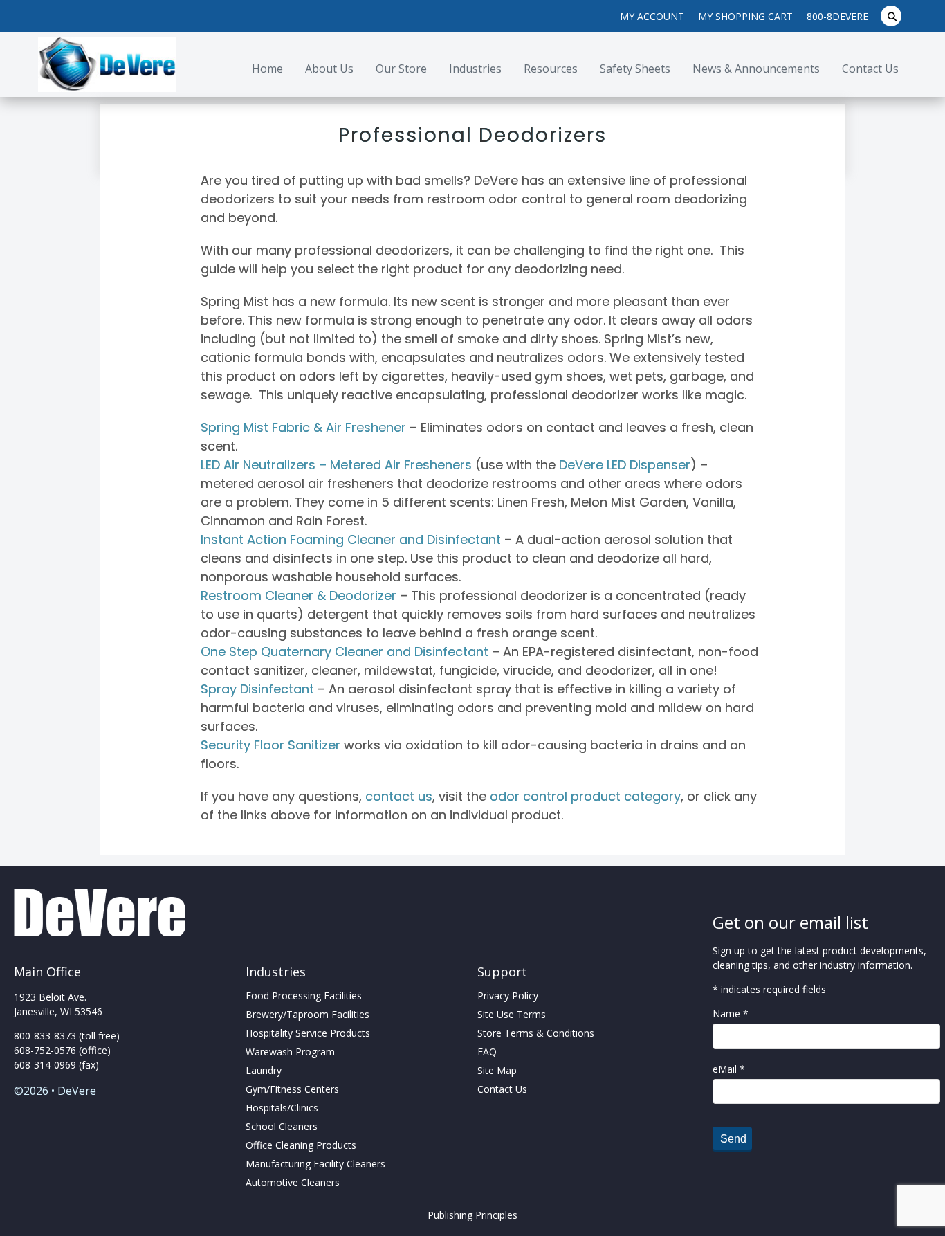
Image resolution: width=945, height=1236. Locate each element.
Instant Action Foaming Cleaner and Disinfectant (351, 539)
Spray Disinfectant (257, 689)
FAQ (487, 1051)
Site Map (497, 1070)
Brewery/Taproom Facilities (307, 1014)
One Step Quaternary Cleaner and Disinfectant (344, 651)
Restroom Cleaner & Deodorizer (298, 595)
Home (267, 68)
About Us (329, 68)
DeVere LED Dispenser (624, 464)
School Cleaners (282, 1126)
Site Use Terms (511, 1014)
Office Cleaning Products (301, 1145)
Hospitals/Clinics (282, 1107)
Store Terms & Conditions (535, 1032)
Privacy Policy (507, 995)
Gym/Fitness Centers (292, 1089)
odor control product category (585, 796)
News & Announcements (756, 68)
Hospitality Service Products (308, 1032)
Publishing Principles (472, 1214)
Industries (475, 68)
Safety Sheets (635, 68)
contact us (398, 796)
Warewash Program (290, 1051)
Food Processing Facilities (304, 995)
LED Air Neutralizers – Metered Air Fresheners (336, 464)
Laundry (264, 1070)
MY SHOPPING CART (745, 16)
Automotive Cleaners (293, 1182)
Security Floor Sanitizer (270, 745)
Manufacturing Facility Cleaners (315, 1163)
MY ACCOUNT (652, 16)
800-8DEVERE (837, 16)
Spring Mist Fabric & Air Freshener (303, 427)
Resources (551, 68)
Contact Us (870, 68)
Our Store (401, 68)
